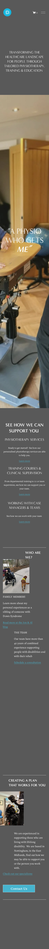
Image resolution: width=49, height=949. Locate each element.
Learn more (24, 460)
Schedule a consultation (27, 662)
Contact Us (19, 888)
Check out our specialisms (17, 873)
